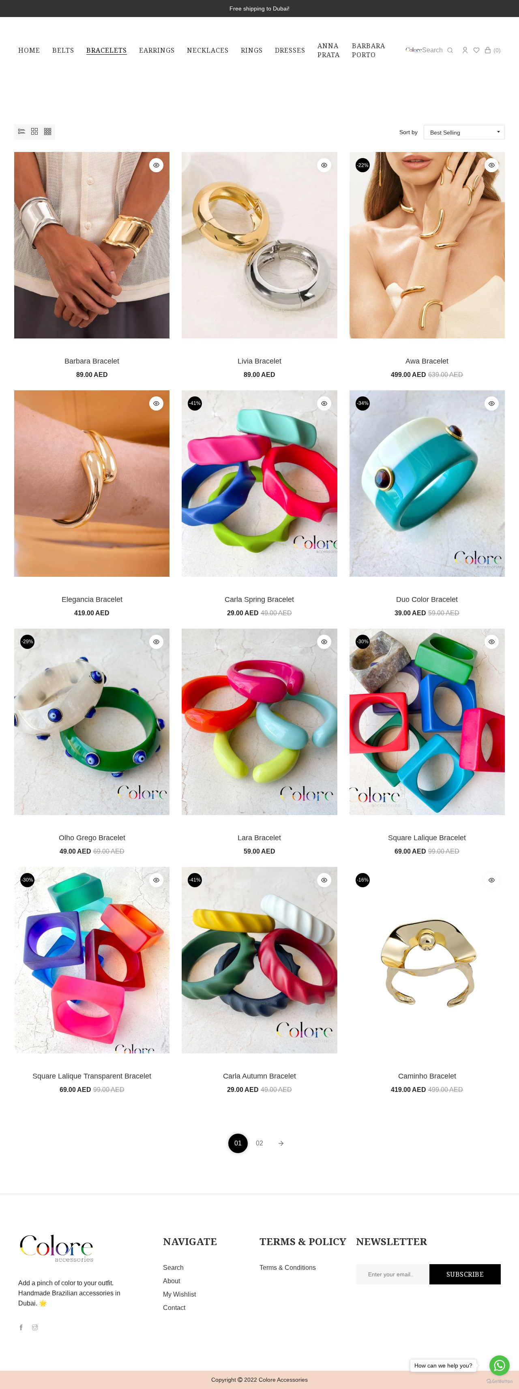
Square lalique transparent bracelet (91, 1076)
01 (238, 1143)
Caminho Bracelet (427, 1076)
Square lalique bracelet (427, 838)
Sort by (408, 132)
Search (173, 1267)
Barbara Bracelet (91, 361)
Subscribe (465, 1274)
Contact (174, 1307)
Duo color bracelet (427, 599)
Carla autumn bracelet (259, 1076)
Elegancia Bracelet (92, 599)
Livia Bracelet (259, 361)
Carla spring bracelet (259, 599)
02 (259, 1143)
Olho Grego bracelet (92, 838)
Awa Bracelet (426, 361)
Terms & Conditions (288, 1267)
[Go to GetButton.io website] (500, 1380)
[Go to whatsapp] (499, 1365)
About (171, 1281)
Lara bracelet (259, 838)
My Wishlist (179, 1294)
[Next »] (281, 1143)
